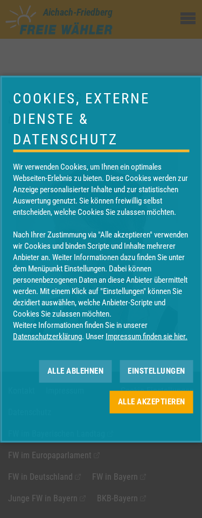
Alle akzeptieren (151, 402)
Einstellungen (156, 371)
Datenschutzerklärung (47, 336)
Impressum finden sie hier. (146, 336)
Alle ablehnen (75, 371)
